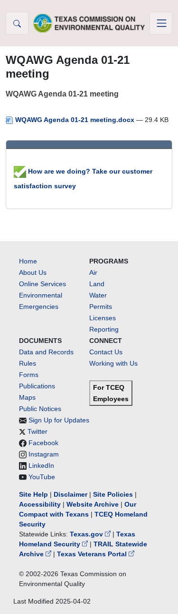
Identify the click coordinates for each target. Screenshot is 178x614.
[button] (17, 23)
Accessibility (41, 504)
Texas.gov (87, 534)
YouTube (41, 477)
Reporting (104, 329)
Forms (28, 374)
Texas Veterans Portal (93, 554)
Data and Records (46, 352)
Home (28, 261)
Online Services (42, 284)
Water (98, 295)
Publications (37, 386)
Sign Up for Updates (58, 420)
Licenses (102, 318)
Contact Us (105, 352)
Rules (27, 363)
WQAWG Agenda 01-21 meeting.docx (74, 119)
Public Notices (40, 408)
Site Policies (113, 494)
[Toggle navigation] (161, 23)
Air (93, 272)
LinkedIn (41, 465)
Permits (100, 306)
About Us (33, 272)
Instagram (43, 454)
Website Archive (92, 504)
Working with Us (113, 363)
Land (96, 284)
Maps (27, 397)
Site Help (33, 494)
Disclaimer (70, 494)
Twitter (37, 431)
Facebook (43, 443)
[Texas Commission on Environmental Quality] (89, 23)
